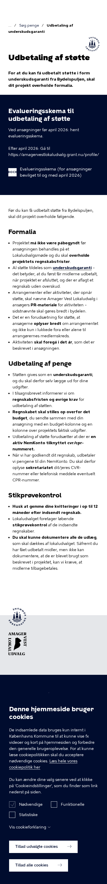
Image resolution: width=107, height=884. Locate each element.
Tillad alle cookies (32, 865)
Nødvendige (31, 804)
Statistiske (28, 814)
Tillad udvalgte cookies (37, 846)
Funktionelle (72, 804)
